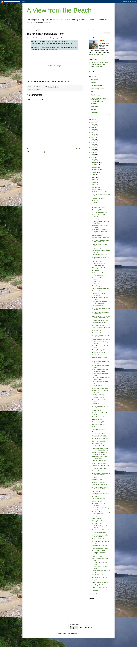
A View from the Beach (59, 10)
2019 (92, 140)
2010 (92, 593)
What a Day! (95, 219)
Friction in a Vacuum (98, 275)
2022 (92, 132)
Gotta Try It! (95, 355)
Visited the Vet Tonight (98, 429)
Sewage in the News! (98, 198)
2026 (92, 122)
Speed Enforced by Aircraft (99, 587)
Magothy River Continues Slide (101, 494)
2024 (92, 127)
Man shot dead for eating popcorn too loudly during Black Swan (46, 38)
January (94, 590)
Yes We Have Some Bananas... (101, 438)
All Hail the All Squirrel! (98, 352)
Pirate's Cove (95, 109)
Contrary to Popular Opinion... (100, 323)
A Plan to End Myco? (98, 419)
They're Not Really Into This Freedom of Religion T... (100, 370)
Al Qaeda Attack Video (98, 207)
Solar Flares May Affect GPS (100, 422)
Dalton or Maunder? (98, 556)
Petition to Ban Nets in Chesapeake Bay (98, 264)
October (94, 167)
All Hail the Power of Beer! (99, 468)
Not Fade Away (96, 404)
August (94, 172)
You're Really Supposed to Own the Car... (99, 526)
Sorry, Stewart (96, 491)
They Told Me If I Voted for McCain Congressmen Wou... (99, 231)
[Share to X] (54, 87)
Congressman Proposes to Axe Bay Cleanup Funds (101, 432)
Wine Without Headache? (99, 463)
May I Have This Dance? (99, 325)
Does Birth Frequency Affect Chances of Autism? (100, 302)
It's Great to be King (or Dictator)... (98, 504)
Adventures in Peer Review (100, 548)
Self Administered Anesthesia (100, 237)
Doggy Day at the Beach (99, 532)
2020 (92, 137)
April (93, 182)
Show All (108, 114)
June (93, 177)
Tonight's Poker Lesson (99, 189)
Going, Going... (96, 286)
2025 (92, 125)
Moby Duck (95, 205)
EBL (92, 92)
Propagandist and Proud (99, 424)
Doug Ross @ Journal (97, 89)
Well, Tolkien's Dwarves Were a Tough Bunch (101, 282)
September (95, 169)
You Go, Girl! (95, 470)
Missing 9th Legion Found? (100, 388)
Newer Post (30, 149)
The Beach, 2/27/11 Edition (100, 210)
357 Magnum (95, 79)
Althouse (94, 82)
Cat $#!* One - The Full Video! (100, 465)
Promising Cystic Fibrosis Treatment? (99, 294)
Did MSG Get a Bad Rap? (99, 460)
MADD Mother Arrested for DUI (101, 255)
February (95, 187)
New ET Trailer (96, 248)
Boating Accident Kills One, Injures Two (100, 342)
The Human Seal (97, 523)
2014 (92, 152)
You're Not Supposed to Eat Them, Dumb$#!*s (100, 535)
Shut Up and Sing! (97, 273)
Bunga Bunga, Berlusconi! (99, 580)
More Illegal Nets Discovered (100, 585)
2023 (92, 130)
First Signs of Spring (98, 395)
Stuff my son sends (97, 427)
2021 (92, 135)
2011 (92, 160)
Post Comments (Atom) (41, 152)
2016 (92, 147)
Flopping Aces (95, 95)
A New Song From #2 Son (99, 417)
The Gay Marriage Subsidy (100, 350)
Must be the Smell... (97, 330)
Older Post (79, 149)
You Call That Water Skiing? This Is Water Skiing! (100, 487)
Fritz (102, 40)
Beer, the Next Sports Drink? (100, 320)
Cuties (33, 89)
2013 (92, 155)
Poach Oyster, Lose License (100, 582)
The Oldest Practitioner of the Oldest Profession (100, 240)
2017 (92, 145)
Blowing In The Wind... (98, 397)
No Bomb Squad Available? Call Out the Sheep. (100, 453)
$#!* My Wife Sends (97, 575)
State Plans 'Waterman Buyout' (101, 339)
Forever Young (96, 410)
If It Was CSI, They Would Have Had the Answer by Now (101, 317)
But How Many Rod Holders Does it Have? (100, 457)
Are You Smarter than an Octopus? (99, 201)
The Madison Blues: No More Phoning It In (100, 312)
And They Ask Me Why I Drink (100, 288)
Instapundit (94, 106)
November (95, 164)
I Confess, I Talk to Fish (98, 446)
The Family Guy (96, 291)
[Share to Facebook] (56, 87)
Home (55, 149)
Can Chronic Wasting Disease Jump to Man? (101, 378)
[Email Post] (46, 86)
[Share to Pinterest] (58, 87)
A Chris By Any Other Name (100, 268)
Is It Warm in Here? (97, 518)
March (94, 184)
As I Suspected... (97, 333)
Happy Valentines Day (98, 499)
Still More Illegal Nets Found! (100, 530)
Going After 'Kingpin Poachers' (101, 328)
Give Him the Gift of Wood (99, 484)
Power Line (94, 112)
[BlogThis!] (52, 87)
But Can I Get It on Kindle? (99, 539)
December (95, 162)
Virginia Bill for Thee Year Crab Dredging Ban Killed (101, 473)
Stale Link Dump (97, 479)
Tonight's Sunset (97, 501)
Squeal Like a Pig (97, 235)
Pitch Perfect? (96, 270)
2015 (92, 150)
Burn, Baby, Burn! (97, 261)
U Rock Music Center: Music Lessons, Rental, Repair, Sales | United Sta (99, 64)
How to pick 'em (96, 516)
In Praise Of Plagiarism (98, 482)
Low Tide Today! (97, 385)
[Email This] (49, 87)
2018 (92, 142)
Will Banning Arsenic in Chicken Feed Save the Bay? (99, 552)
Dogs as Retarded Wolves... (100, 212)
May (93, 179)
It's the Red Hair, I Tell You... (100, 577)
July (93, 174)
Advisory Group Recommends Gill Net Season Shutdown (100, 449)
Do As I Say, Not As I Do (99, 441)
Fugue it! (94, 477)
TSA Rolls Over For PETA (99, 436)
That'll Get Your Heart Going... (100, 192)
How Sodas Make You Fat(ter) (100, 545)
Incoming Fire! (96, 496)
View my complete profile (96, 55)
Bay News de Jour (97, 305)
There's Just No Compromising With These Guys (101, 512)
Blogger (76, 633)
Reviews (38, 89)
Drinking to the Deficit (98, 521)
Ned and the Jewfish (98, 443)
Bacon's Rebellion (96, 85)
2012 (92, 157)
